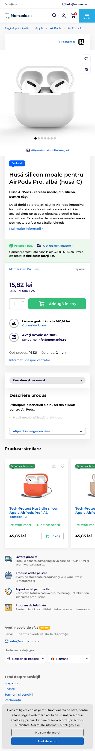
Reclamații (13, 700)
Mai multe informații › (26, 228)
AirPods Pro (76, 28)
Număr (14, 304)
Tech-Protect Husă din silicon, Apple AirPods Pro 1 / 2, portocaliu (34, 512)
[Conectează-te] (63, 16)
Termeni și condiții (19, 694)
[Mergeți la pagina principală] (18, 15)
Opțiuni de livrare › (34, 325)
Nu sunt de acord (47, 732)
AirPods (55, 28)
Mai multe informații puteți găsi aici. (55, 725)
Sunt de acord (47, 741)
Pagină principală (17, 28)
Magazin (11, 683)
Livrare (10, 689)
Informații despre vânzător (29, 360)
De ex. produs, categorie (34, 35)
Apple (39, 28)
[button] (54, 16)
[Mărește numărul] (23, 301)
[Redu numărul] (23, 307)
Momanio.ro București (24, 269)
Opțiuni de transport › (58, 245)
